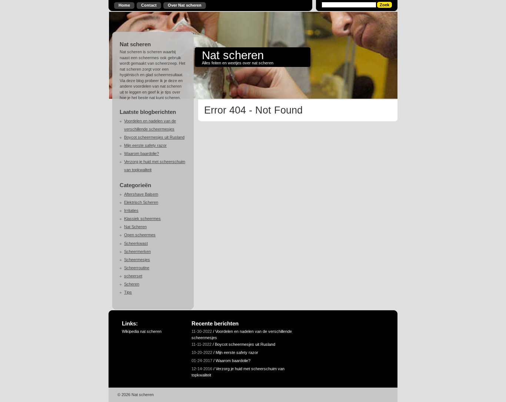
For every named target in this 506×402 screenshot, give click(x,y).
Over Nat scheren (185, 5)
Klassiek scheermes (142, 218)
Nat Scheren (135, 226)
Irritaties (131, 210)
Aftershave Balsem (141, 194)
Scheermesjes (137, 259)
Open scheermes (140, 235)
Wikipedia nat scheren (142, 331)
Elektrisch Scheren (141, 202)
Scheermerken (137, 251)
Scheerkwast (136, 243)
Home (124, 5)
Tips (128, 292)
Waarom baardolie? (141, 153)
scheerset (133, 276)
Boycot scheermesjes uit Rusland (154, 137)
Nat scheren (233, 55)
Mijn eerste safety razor (145, 145)
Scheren (131, 284)
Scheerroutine (136, 268)
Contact (149, 5)
